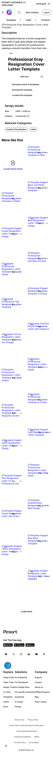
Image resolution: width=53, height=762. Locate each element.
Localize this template (22, 95)
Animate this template (22, 90)
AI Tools (6, 692)
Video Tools (8, 682)
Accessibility (34, 742)
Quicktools (19, 697)
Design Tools (9, 687)
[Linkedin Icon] (29, 654)
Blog (37, 697)
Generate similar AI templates (25, 84)
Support (38, 677)
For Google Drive (22, 687)
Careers (38, 682)
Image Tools (8, 677)
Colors (6, 702)
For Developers (21, 682)
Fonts (5, 706)
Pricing (18, 706)
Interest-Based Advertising (26, 731)
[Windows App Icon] (30, 645)
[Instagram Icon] (21, 654)
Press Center (40, 702)
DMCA (36, 737)
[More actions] (46, 152)
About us (39, 687)
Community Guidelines (22, 737)
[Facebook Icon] (6, 654)
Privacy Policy (33, 720)
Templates (8, 697)
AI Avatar (19, 702)
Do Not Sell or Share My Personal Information (26, 725)
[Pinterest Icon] (44, 654)
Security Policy (20, 742)
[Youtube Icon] (36, 654)
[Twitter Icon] (13, 654)
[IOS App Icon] (8, 645)
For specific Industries (25, 692)
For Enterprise (21, 677)
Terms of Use (19, 720)
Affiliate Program (42, 692)
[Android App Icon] (19, 645)
